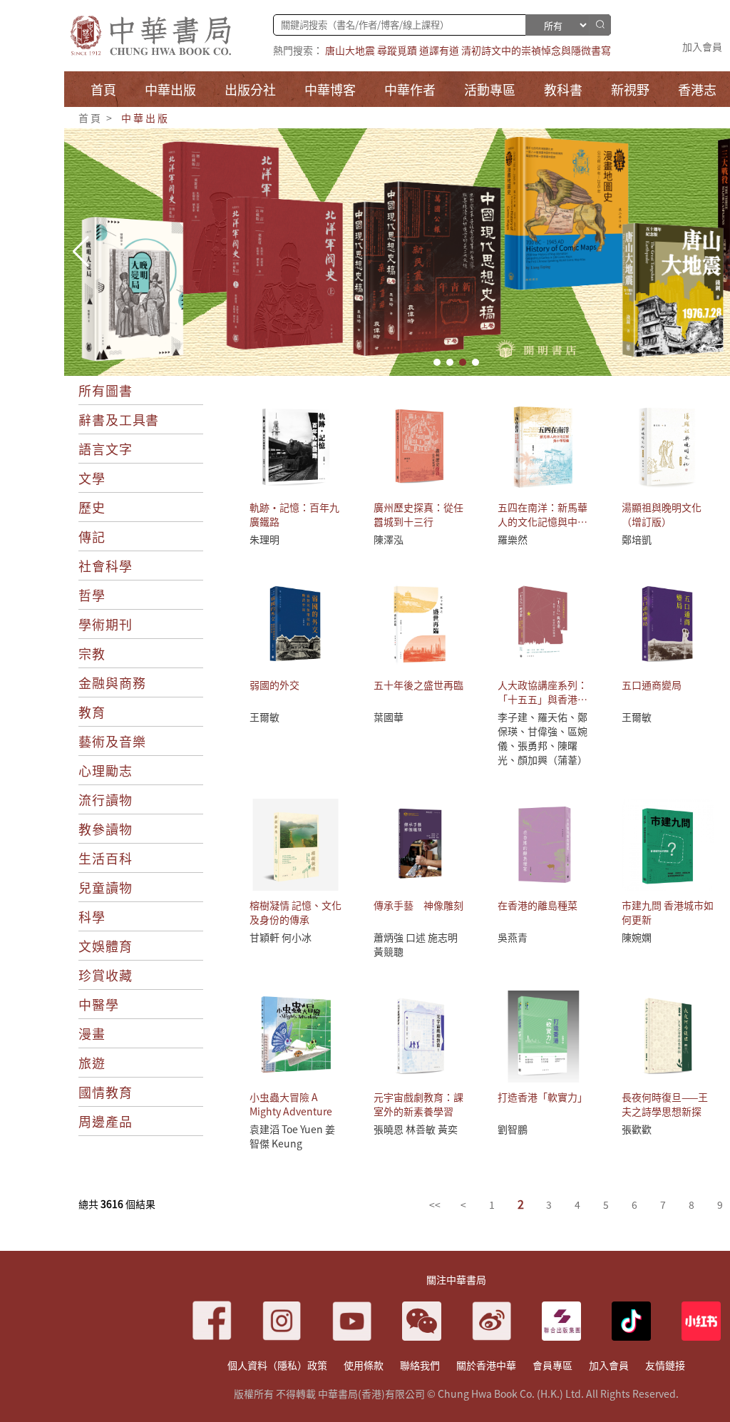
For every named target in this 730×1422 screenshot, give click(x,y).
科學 (92, 916)
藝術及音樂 (112, 741)
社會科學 (105, 565)
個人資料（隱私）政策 (277, 1365)
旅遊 (92, 1062)
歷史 (92, 507)
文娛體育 (105, 945)
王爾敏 (264, 717)
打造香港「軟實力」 (542, 1097)
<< (435, 1204)
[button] (437, 362)
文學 (92, 478)
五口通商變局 (652, 684)
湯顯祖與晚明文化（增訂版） (661, 514)
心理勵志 (105, 770)
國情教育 (105, 1092)
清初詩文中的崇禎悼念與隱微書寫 (536, 50)
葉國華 (388, 717)
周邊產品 (105, 1121)
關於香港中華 (486, 1365)
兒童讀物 (105, 887)
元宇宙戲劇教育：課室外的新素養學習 (418, 1104)
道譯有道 (439, 50)
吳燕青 (513, 937)
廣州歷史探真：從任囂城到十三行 (418, 514)
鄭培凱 (637, 539)
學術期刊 (105, 624)
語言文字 (105, 448)
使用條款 (364, 1365)
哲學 (92, 594)
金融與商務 (112, 682)
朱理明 (264, 539)
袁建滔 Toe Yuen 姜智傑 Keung (292, 1136)
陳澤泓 (388, 539)
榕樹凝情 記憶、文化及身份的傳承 (295, 912)
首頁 (90, 118)
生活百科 (105, 858)
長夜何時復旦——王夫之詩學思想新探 (665, 1104)
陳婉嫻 (637, 937)
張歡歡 (637, 1129)
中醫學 (98, 1004)
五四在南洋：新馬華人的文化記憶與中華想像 (542, 521)
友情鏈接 (665, 1365)
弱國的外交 (274, 684)
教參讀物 (105, 828)
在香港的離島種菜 (537, 905)
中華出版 (145, 118)
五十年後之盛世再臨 (418, 684)
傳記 (92, 536)
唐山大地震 (350, 50)
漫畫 (92, 1033)
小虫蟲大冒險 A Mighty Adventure (291, 1104)
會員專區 (552, 1365)
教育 (92, 711)
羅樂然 (513, 539)
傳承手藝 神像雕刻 (418, 905)
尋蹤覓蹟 (397, 50)
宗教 (92, 653)
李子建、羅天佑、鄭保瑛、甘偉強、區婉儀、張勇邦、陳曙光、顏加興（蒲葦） (542, 738)
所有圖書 (105, 390)
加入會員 (702, 46)
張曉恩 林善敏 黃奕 (416, 1129)
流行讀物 (105, 799)
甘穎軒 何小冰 (281, 937)
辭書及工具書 (118, 419)
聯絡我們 (420, 1365)
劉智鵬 (513, 1129)
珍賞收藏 (105, 975)
